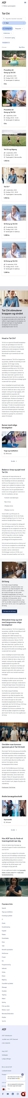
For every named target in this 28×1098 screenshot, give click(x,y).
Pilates (4, 934)
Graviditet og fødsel (7, 983)
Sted (7, 23)
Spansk (4, 908)
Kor (3, 961)
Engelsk (4, 931)
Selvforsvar (5, 953)
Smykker (4, 991)
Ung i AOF (5, 1051)
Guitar (3, 972)
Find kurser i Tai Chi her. (8, 787)
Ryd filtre (22, 47)
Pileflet (4, 1017)
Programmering (6, 964)
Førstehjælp (5, 938)
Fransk (4, 957)
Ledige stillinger (6, 1059)
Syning (4, 1002)
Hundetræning (6, 927)
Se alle (13, 461)
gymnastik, (23, 870)
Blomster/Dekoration (8, 1013)
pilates (4, 872)
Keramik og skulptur (7, 949)
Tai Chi (4, 1021)
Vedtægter (5, 1055)
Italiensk (4, 968)
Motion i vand (5, 1010)
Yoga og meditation (7, 912)
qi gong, (8, 872)
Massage (4, 987)
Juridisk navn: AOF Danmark (10, 1039)
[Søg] (4, 18)
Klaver (3, 976)
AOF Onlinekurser (7, 1035)
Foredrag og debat (7, 915)
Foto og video (5, 1006)
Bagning (4, 980)
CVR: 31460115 (6, 1043)
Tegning (4, 995)
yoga (12, 872)
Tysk (3, 946)
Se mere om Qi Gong (9, 611)
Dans (3, 942)
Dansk (3, 923)
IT (2, 919)
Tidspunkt (18, 28)
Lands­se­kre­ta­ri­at (6, 1071)
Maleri (3, 998)
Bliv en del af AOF (7, 1067)
